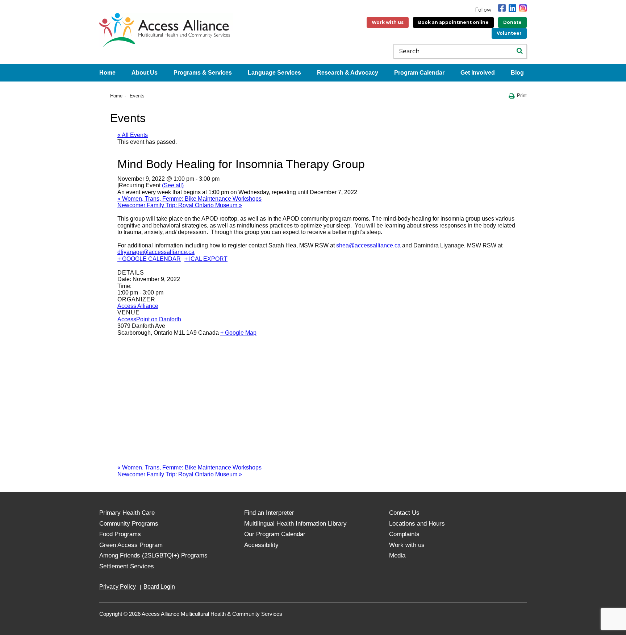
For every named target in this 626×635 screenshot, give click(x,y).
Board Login (159, 587)
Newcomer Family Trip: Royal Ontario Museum (179, 205)
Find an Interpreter (269, 512)
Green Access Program (131, 545)
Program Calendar (419, 73)
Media (397, 555)
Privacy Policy (117, 587)
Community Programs (128, 523)
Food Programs (120, 534)
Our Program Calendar (274, 534)
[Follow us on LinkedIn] (512, 8)
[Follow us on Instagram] (523, 8)
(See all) (173, 185)
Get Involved (477, 73)
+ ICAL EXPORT (206, 259)
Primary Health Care (127, 512)
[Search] (519, 51)
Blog (517, 73)
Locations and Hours (417, 523)
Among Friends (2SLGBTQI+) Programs (153, 555)
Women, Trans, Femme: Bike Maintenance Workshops (189, 199)
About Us (145, 73)
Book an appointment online (453, 22)
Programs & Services (203, 73)
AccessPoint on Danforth (149, 319)
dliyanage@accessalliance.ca (156, 252)
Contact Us (404, 512)
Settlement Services (126, 566)
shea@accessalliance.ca (368, 245)
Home (107, 73)
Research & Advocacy (347, 73)
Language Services (274, 73)
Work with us (388, 22)
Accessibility (261, 545)
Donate (512, 22)
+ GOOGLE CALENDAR (149, 259)
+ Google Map (238, 333)
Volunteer (509, 33)
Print (522, 95)
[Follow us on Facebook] (502, 8)
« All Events (132, 135)
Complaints (404, 534)
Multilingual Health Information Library (295, 523)
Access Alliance (137, 306)
